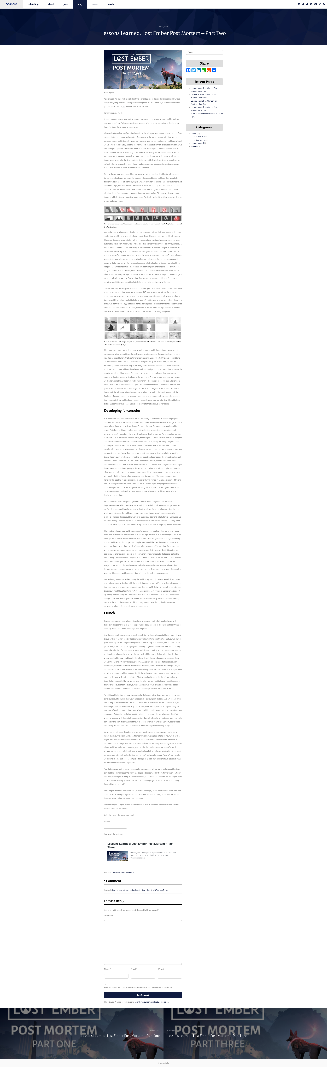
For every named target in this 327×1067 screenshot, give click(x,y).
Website (161, 969)
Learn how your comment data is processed (151, 1002)
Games (193, 134)
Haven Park (200, 137)
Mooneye (194, 146)
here (123, 107)
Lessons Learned (118, 873)
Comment (109, 916)
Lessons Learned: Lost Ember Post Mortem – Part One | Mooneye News (140, 890)
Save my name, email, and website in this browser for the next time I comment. (138, 988)
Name (107, 969)
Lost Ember (129, 873)
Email (134, 969)
